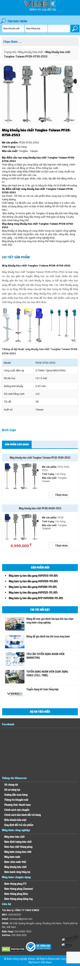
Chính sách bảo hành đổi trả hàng (22, 815)
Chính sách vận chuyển (16, 810)
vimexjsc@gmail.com (21, 919)
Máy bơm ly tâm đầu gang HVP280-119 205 (33, 587)
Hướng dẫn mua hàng (16, 795)
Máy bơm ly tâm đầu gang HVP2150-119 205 (33, 576)
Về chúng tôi (11, 785)
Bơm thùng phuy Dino (16, 894)
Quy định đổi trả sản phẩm (18, 825)
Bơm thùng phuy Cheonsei (18, 889)
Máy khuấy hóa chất (30, 52)
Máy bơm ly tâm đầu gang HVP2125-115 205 (33, 592)
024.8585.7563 (23, 931)
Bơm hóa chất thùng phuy (18, 847)
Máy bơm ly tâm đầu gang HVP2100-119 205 (33, 581)
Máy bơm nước (12, 857)
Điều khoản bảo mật (15, 820)
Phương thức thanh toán (17, 805)
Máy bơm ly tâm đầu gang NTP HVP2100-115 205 (36, 598)
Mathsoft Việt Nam (40, 962)
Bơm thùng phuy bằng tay (18, 899)
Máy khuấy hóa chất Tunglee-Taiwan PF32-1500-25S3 (40, 458)
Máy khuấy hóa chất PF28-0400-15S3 (40, 508)
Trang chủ (10, 52)
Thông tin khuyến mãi (16, 800)
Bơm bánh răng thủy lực (17, 872)
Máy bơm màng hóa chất (17, 852)
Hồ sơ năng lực (12, 790)
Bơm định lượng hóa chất (18, 842)
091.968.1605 (19, 935)
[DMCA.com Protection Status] (13, 951)
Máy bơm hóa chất (14, 837)
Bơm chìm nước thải (15, 862)
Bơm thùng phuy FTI (15, 884)
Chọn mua (61, 494)
